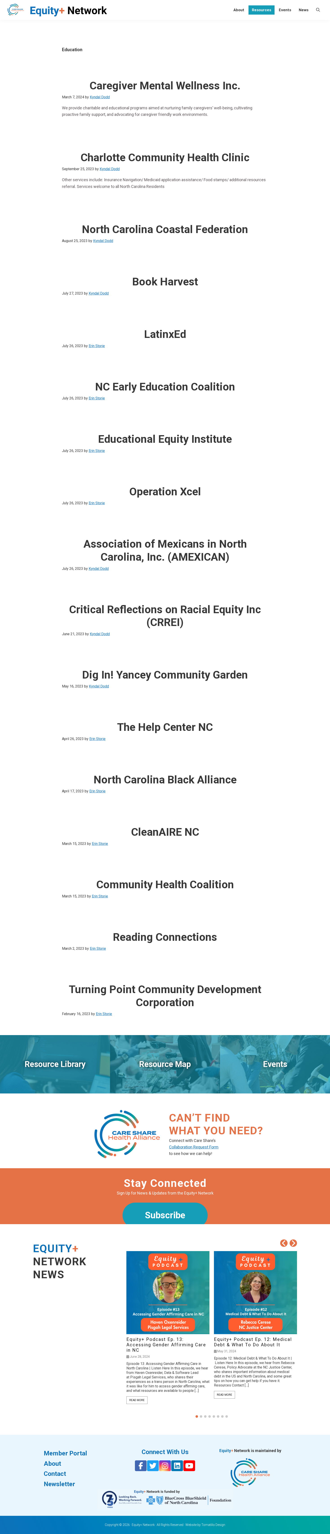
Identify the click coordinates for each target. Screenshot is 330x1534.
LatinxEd (165, 334)
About (52, 1463)
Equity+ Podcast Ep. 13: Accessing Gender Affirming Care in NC (166, 1345)
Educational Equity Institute (165, 439)
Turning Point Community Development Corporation (165, 996)
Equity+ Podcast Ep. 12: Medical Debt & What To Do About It (253, 1342)
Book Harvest (165, 281)
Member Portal (65, 1453)
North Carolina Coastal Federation (165, 229)
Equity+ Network (143, 1525)
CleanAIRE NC (165, 832)
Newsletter (59, 1484)
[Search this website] (318, 10)
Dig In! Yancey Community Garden (165, 674)
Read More (137, 1400)
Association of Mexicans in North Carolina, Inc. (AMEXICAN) (165, 550)
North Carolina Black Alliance (165, 779)
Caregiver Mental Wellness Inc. (165, 85)
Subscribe (165, 1215)
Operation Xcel (165, 491)
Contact (55, 1473)
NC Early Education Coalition (165, 386)
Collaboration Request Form (193, 1147)
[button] (293, 1243)
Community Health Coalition (165, 884)
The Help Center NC (165, 727)
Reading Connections (165, 937)
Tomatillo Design (213, 1525)
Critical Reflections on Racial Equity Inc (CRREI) (165, 616)
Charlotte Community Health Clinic (165, 157)
